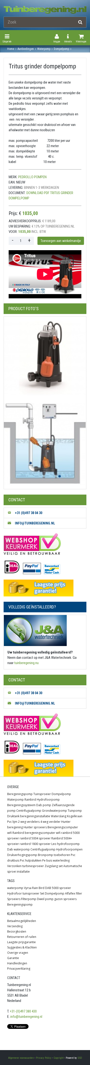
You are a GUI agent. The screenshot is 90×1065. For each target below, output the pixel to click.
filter (79, 893)
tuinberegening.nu (26, 663)
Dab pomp (43, 805)
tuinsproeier (31, 893)
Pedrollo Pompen (32, 177)
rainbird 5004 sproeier (35, 838)
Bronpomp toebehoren (54, 855)
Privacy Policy (43, 1057)
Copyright (59, 1057)
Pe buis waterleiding (56, 860)
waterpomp (15, 888)
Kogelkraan (74, 816)
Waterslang (58, 816)
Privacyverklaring (18, 969)
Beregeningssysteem (21, 805)
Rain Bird (38, 888)
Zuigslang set (54, 866)
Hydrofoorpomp (48, 799)
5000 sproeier (61, 888)
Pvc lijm (12, 822)
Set (42, 893)
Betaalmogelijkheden (21, 921)
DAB (48, 888)
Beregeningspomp (20, 794)
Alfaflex (70, 893)
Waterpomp (15, 799)
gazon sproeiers (65, 899)
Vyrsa (27, 888)
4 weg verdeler (50, 822)
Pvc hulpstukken (31, 860)
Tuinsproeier (42, 794)
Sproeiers (13, 899)
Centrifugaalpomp (28, 811)
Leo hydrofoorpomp (65, 844)
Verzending (15, 926)
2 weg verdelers (29, 822)
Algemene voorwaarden (21, 1057)
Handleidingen (17, 963)
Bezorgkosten (16, 931)
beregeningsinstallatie (35, 816)
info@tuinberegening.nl (26, 1016)
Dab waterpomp (18, 849)
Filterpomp (28, 899)
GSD (80, 1057)
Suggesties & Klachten (22, 947)
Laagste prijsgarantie (21, 942)
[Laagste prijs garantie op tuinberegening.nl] (45, 588)
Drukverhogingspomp (22, 855)
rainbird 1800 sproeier (35, 844)
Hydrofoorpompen (69, 849)
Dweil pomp (45, 899)
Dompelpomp (61, 794)
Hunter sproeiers (35, 827)
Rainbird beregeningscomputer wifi (36, 833)
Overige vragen (17, 953)
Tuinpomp (75, 811)
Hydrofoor (14, 893)
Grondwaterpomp (54, 811)
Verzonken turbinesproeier (25, 866)
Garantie (13, 958)
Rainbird (30, 799)
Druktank (13, 816)
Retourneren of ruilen (21, 937)
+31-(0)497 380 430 (23, 1011)
